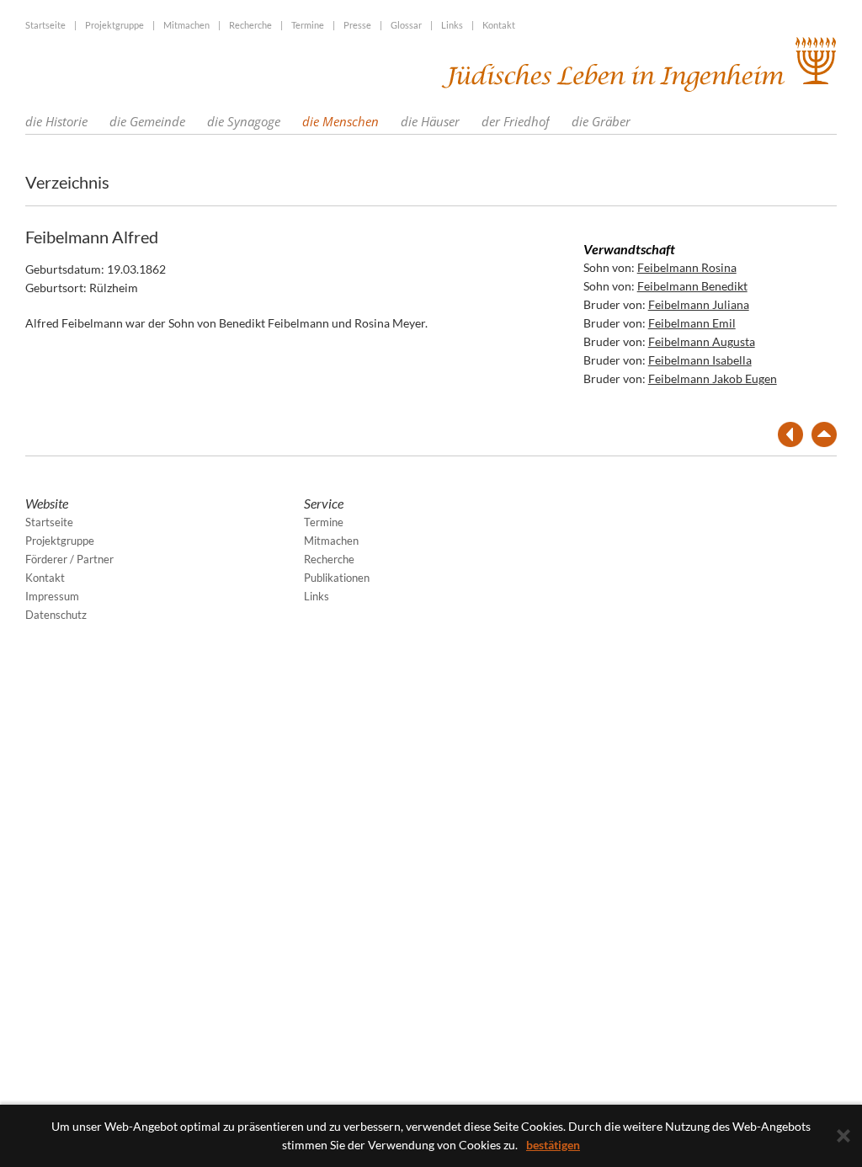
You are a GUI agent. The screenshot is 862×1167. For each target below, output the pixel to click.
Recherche (250, 24)
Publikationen (337, 577)
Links (452, 24)
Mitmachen (186, 24)
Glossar (406, 24)
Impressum (52, 596)
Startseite (45, 24)
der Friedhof (516, 121)
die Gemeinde (147, 121)
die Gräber (601, 121)
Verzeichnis (67, 182)
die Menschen (340, 121)
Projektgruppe (114, 24)
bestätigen (553, 1145)
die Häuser (430, 121)
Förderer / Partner (69, 559)
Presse (357, 24)
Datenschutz (56, 614)
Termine (307, 24)
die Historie (56, 121)
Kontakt (498, 24)
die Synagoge (243, 121)
